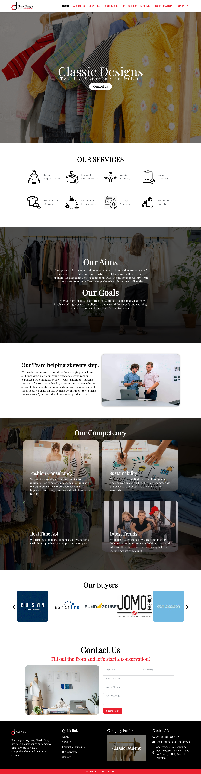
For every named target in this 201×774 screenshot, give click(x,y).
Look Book (111, 6)
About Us (79, 6)
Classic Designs (126, 748)
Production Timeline (136, 6)
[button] (13, 606)
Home (65, 6)
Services (94, 6)
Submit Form (112, 710)
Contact (182, 6)
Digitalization (163, 6)
